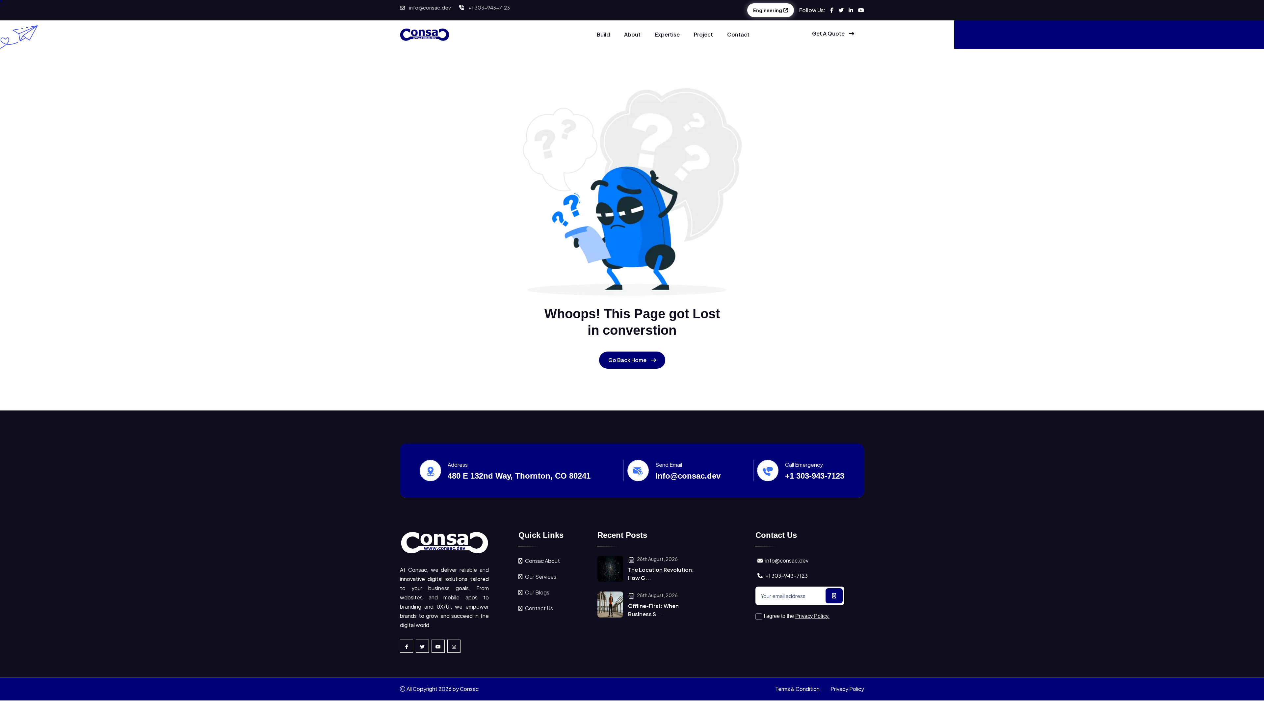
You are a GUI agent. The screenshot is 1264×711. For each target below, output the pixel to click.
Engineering (767, 10)
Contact (738, 34)
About (632, 34)
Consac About (542, 560)
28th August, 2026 (657, 559)
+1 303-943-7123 (489, 7)
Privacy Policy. (812, 616)
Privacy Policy (847, 688)
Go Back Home (627, 359)
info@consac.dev (430, 7)
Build (603, 34)
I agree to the (797, 616)
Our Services (540, 576)
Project (703, 34)
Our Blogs (537, 592)
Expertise (667, 34)
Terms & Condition (797, 688)
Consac (469, 688)
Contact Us (539, 608)
